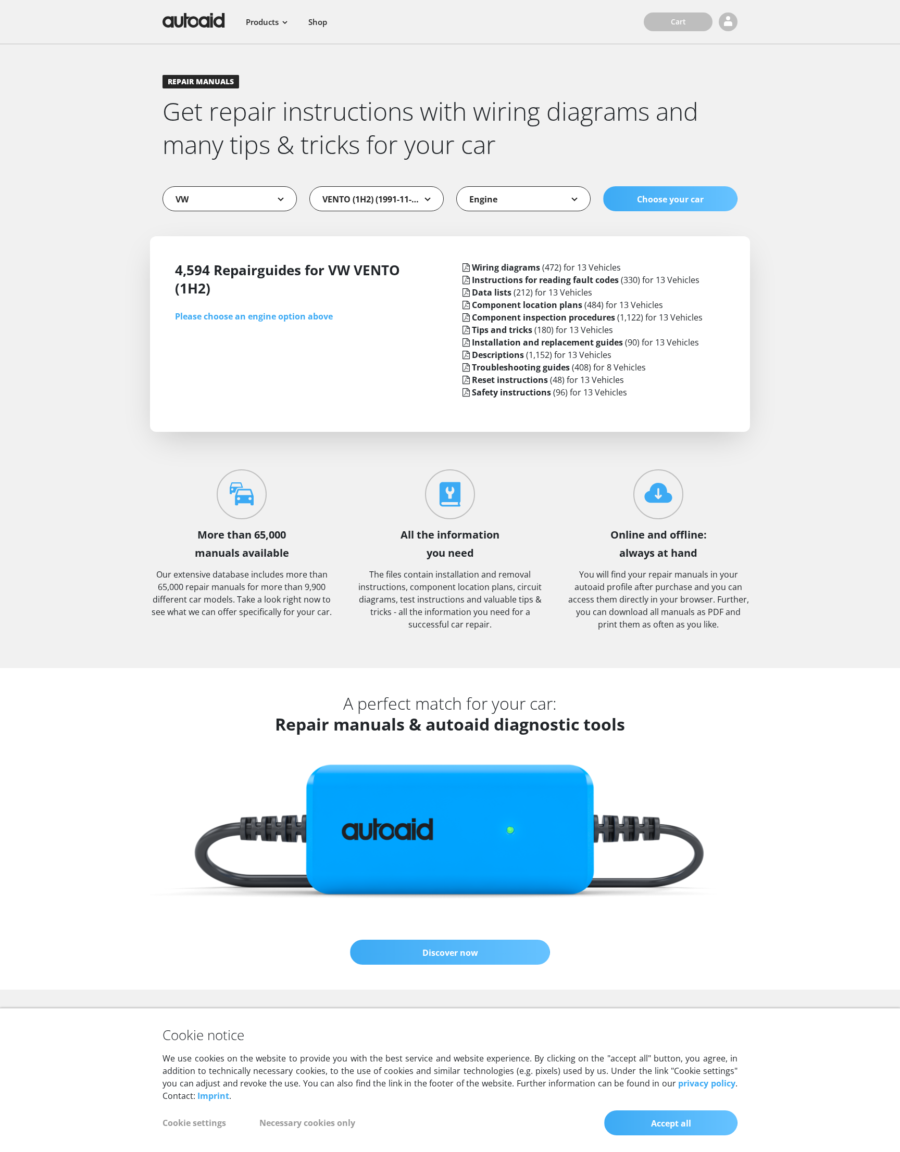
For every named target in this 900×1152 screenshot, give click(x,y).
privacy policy (706, 1083)
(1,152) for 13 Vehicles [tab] (541, 355)
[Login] (728, 21)
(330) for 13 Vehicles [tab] (585, 280)
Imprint (213, 1096)
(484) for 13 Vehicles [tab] (567, 305)
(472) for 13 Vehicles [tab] (546, 267)
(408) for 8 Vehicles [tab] (559, 367)
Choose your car (670, 199)
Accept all (671, 1123)
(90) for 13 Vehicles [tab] (585, 342)
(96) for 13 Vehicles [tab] (549, 392)
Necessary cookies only (307, 1123)
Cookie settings (194, 1123)
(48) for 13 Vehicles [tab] (548, 380)
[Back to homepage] (193, 20)
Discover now (450, 952)
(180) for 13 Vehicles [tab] (542, 330)
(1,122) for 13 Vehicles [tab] (587, 317)
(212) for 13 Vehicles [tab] (532, 292)
